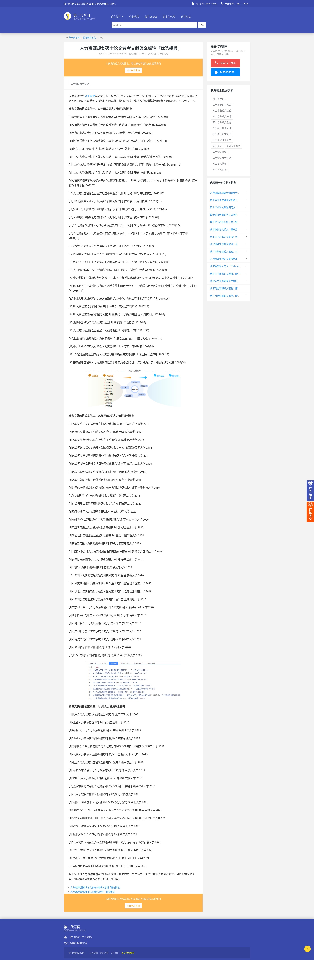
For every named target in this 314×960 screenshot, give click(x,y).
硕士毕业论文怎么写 (223, 104)
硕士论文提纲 (220, 151)
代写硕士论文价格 (222, 128)
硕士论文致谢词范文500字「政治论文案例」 (232, 214)
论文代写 (116, 16)
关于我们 (115, 952)
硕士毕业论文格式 (222, 110)
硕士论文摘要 (220, 163)
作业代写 (134, 16)
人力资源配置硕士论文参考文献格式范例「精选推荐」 (96, 887)
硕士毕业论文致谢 (222, 122)
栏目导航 (93, 952)
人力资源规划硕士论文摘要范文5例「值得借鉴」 (93, 891)
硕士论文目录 (220, 169)
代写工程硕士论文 (222, 140)
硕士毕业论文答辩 (222, 116)
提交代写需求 (127, 952)
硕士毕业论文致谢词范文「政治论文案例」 (232, 207)
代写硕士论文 (89, 37)
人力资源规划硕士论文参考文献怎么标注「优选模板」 (237, 192)
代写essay (151, 16)
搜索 (202, 24)
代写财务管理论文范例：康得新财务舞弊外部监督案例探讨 (240, 288)
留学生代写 (169, 16)
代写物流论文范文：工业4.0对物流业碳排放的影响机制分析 (240, 266)
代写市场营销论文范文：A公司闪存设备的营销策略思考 (238, 251)
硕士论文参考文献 (80, 83)
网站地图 (104, 952)
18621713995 (227, 63)
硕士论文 (90, 96)
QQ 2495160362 (75, 943)
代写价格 (186, 16)
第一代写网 (74, 37)
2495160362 (226, 72)
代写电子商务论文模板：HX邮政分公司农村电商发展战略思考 (241, 273)
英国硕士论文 (233, 145)
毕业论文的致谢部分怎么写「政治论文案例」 (233, 222)
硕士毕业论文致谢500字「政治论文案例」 (231, 200)
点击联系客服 (133, 70)
